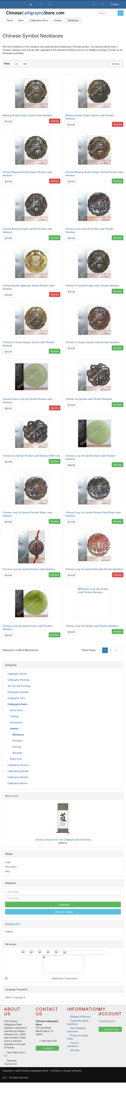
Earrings (16, 746)
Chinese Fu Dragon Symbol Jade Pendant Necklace (93, 342)
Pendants (17, 740)
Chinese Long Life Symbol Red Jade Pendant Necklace (94, 569)
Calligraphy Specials (18, 771)
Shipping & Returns (80, 1016)
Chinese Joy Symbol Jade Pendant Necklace (89, 399)
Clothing (14, 716)
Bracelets (17, 752)
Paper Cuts (15, 758)
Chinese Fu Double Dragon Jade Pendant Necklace (92, 285)
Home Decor (16, 710)
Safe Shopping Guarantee (76, 1029)
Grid (25, 63)
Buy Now (118, 181)
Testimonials (10, 1063)
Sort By (115, 63)
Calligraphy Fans (16, 698)
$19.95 (8, 121)
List (16, 63)
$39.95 (8, 408)
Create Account (107, 1021)
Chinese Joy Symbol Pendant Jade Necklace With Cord (31, 455)
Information (11, 866)
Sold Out (55, 121)
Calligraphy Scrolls (17, 673)
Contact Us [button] (48, 1048)
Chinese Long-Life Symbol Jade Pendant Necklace (92, 625)
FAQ (7, 871)
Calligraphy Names (17, 783)
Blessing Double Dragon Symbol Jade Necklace (27, 115)
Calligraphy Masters (18, 777)
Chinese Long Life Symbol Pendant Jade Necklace (29, 569)
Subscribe (63, 904)
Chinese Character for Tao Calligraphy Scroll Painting (63, 839)
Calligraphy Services (18, 765)
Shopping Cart (12, 924)
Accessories (15, 722)
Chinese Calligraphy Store (34, 1070)
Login (8, 862)
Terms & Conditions (73, 1044)
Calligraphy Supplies (18, 692)
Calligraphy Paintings (18, 679)
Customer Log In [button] (111, 1029)
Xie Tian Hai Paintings (19, 685)
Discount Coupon (64, 911)
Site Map (74, 1050)
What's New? (12, 795)
